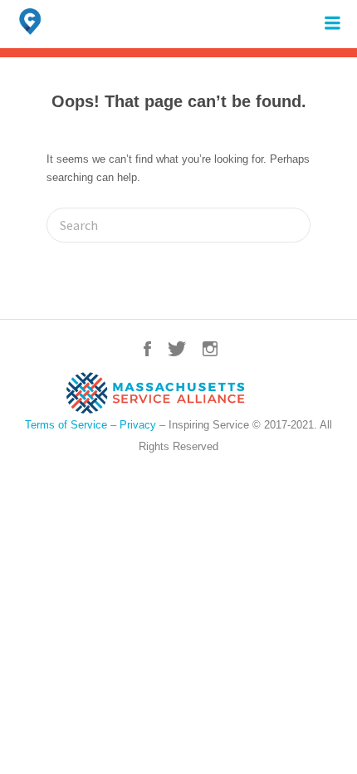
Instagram (210, 349)
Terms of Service (66, 425)
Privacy (138, 425)
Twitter (177, 349)
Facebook (147, 349)
